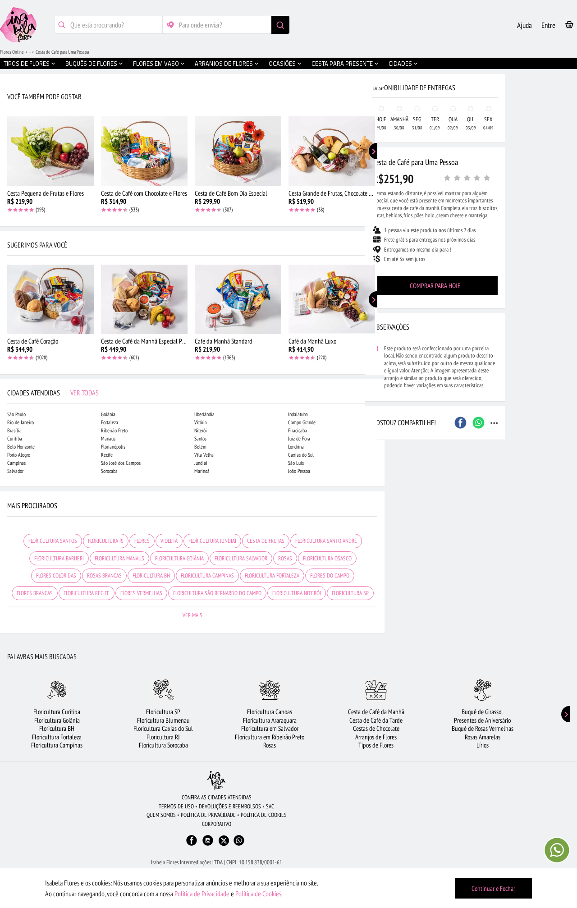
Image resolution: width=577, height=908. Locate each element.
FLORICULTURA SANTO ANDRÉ (326, 541)
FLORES (142, 541)
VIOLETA (169, 541)
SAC (270, 806)
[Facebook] (191, 844)
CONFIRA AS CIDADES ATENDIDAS (217, 797)
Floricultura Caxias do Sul (163, 728)
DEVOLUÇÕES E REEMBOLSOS (230, 806)
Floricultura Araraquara (270, 720)
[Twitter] (224, 840)
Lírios (482, 745)
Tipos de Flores (376, 745)
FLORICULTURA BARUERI (59, 558)
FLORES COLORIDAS (56, 575)
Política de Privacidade (201, 893)
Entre (548, 25)
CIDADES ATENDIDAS (53, 392)
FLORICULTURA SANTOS (52, 541)
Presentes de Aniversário (482, 720)
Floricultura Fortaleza (57, 737)
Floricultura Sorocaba (163, 745)
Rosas (269, 745)
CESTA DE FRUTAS (265, 541)
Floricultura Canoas (269, 711)
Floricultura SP (163, 711)
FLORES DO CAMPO (329, 575)
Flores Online (12, 52)
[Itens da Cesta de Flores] (569, 26)
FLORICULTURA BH (151, 575)
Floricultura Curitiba (56, 711)
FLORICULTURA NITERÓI (296, 593)
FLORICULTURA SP (350, 593)
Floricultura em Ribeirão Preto (269, 737)
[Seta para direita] (375, 193)
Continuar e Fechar (493, 888)
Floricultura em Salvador (269, 728)
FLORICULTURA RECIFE (87, 593)
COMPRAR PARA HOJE (435, 285)
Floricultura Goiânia (57, 720)
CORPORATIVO (216, 824)
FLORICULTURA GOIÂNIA (179, 558)
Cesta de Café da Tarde (376, 720)
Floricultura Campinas (56, 745)
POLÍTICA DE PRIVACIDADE (208, 815)
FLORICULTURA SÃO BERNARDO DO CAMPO (217, 593)
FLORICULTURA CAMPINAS (207, 575)
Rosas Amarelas (482, 737)
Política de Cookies (258, 893)
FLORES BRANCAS (35, 593)
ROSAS (285, 558)
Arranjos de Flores (376, 737)
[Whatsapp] (238, 844)
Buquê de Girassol (482, 711)
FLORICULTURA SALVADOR (241, 558)
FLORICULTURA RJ (106, 541)
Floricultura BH (56, 728)
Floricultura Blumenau (163, 720)
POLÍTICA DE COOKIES (264, 815)
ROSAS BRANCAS (104, 575)
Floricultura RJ (163, 737)
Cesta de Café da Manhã (376, 711)
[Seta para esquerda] (9, 193)
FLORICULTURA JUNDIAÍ (212, 541)
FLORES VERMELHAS (141, 593)
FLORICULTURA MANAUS (119, 558)
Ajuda (524, 25)
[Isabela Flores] (216, 780)
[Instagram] (207, 844)
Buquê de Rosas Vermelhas (482, 728)
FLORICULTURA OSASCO (327, 558)
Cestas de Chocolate (376, 728)
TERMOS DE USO (176, 806)
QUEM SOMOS (161, 815)
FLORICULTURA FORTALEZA (272, 575)
